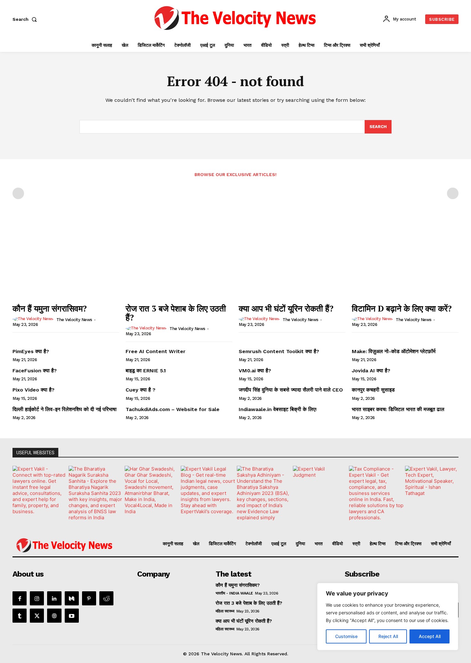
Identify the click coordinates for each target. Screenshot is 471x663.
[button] (25, 19)
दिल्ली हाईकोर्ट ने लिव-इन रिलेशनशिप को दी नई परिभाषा (64, 409)
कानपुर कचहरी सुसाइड (373, 390)
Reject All (388, 636)
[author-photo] (33, 319)
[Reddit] (106, 598)
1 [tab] (187, 524)
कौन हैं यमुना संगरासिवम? (49, 308)
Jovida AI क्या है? (371, 371)
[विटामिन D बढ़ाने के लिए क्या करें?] (405, 260)
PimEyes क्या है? (30, 351)
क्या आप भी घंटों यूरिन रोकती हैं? (286, 308)
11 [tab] (261, 524)
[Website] (54, 616)
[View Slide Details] (45, 493)
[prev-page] (18, 193)
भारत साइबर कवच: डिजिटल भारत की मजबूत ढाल (398, 409)
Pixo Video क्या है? (33, 390)
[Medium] (72, 598)
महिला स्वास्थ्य (225, 611)
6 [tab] (224, 524)
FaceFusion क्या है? (34, 371)
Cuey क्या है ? (140, 390)
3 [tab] (202, 524)
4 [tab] (209, 524)
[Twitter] (37, 616)
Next (450, 491)
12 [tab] (268, 524)
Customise (346, 636)
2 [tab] (195, 524)
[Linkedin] (54, 598)
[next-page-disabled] (453, 193)
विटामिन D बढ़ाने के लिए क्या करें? (402, 308)
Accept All (430, 636)
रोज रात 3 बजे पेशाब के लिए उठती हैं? (176, 313)
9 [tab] (246, 524)
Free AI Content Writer (156, 351)
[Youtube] (72, 616)
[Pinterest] (89, 598)
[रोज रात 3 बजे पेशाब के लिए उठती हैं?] (179, 260)
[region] (387, 616)
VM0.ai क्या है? (255, 371)
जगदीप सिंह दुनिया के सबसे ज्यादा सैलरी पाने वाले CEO (291, 390)
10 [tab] (254, 524)
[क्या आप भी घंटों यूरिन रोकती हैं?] (292, 260)
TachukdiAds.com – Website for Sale (172, 409)
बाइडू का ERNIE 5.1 (146, 371)
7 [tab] (232, 524)
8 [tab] (239, 524)
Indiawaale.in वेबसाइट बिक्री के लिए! (278, 409)
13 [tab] (276, 524)
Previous (20, 491)
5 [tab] (217, 524)
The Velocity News (74, 319)
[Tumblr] (19, 616)
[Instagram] (37, 598)
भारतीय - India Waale (234, 593)
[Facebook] (19, 598)
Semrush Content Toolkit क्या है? (279, 351)
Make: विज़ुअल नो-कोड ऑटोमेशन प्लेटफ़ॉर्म (393, 351)
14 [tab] (283, 524)
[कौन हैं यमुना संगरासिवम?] (65, 260)
